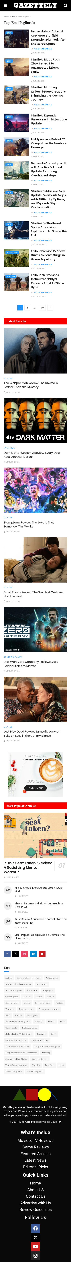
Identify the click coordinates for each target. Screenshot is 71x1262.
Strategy (46, 1052)
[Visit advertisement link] (35, 774)
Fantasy (59, 1002)
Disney (50, 996)
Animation (32, 990)
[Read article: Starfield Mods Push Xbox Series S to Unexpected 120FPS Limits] (16, 67)
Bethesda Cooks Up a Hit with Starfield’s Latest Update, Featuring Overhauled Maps (48, 169)
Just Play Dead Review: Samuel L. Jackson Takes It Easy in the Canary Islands (32, 733)
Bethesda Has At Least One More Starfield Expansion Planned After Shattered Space (48, 37)
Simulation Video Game (17, 1046)
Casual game (11, 996)
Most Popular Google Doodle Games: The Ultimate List (40, 936)
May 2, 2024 (38, 184)
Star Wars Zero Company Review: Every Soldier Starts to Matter (31, 664)
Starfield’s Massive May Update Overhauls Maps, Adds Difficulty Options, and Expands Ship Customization (48, 199)
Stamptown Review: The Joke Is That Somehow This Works (29, 524)
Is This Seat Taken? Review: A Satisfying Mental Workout (28, 867)
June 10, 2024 (39, 132)
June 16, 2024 (39, 81)
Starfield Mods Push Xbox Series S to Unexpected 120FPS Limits (45, 65)
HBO (7, 1015)
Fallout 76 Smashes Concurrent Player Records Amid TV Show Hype (47, 281)
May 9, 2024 (38, 156)
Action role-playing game (18, 984)
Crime (39, 996)
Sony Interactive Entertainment (21, 1052)
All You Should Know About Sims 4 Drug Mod (38, 889)
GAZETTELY (35, 5)
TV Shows (9, 448)
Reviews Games (13, 657)
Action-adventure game (29, 977)
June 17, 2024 (39, 52)
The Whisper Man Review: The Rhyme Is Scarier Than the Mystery (31, 385)
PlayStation (12, 253)
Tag (13, 16)
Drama (27, 1002)
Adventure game (13, 990)
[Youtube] (35, 1246)
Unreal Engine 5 (35, 1071)
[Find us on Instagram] (24, 954)
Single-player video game (47, 1046)
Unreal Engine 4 (13, 1071)
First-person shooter (49, 1009)
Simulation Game (40, 1040)
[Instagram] (35, 1255)
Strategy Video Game (16, 1058)
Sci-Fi (54, 1033)
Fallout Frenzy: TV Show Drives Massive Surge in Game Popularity (48, 255)
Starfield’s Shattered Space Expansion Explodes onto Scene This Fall (49, 229)
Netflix (51, 1021)
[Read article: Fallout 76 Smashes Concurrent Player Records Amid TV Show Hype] (16, 282)
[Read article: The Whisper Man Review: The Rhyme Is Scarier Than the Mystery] (35, 350)
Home (6, 16)
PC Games (11, 277)
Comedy (27, 996)
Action (8, 977)
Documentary (12, 1002)
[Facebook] (35, 1228)
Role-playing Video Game (18, 1033)
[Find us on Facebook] (7, 954)
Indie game (32, 1015)
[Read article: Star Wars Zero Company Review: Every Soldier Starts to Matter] (35, 629)
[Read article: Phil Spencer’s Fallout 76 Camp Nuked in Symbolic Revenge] (16, 146)
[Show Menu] (5, 5)
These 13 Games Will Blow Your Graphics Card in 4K (39, 905)
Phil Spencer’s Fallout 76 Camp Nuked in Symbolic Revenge (49, 143)
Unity (61, 1065)
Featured (9, 1009)
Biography (47, 990)
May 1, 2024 (38, 216)
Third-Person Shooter (16, 1065)
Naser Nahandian (43, 48)
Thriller (36, 1065)
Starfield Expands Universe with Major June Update (49, 119)
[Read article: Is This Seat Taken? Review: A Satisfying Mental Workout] (35, 835)
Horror (18, 1015)
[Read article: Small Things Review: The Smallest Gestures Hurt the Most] (35, 560)
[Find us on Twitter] (15, 954)
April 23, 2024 (39, 268)
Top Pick (49, 1065)
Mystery (39, 1021)
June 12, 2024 (39, 108)
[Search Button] (65, 5)
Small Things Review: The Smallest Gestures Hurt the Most (34, 594)
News (62, 1021)
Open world (11, 1027)
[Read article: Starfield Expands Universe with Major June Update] (16, 123)
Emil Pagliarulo (24, 16)
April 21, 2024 (39, 296)
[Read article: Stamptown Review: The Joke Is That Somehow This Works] (35, 490)
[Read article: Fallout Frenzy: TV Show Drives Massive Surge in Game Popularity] (16, 258)
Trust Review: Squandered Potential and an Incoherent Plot (41, 921)
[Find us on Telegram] (33, 954)
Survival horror (40, 1058)
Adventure (41, 984)
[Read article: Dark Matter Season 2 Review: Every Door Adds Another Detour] (35, 420)
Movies (8, 378)
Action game (52, 977)
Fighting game (26, 1009)
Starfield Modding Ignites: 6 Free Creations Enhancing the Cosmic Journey (48, 93)
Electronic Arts (43, 1002)
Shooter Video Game (15, 1040)
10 (42, 307)
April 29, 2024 (39, 244)
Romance (41, 1033)
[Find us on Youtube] (42, 954)
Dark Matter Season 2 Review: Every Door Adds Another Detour (32, 455)
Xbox (9, 33)
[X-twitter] (35, 1237)
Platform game (29, 1027)
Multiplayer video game (17, 1021)
